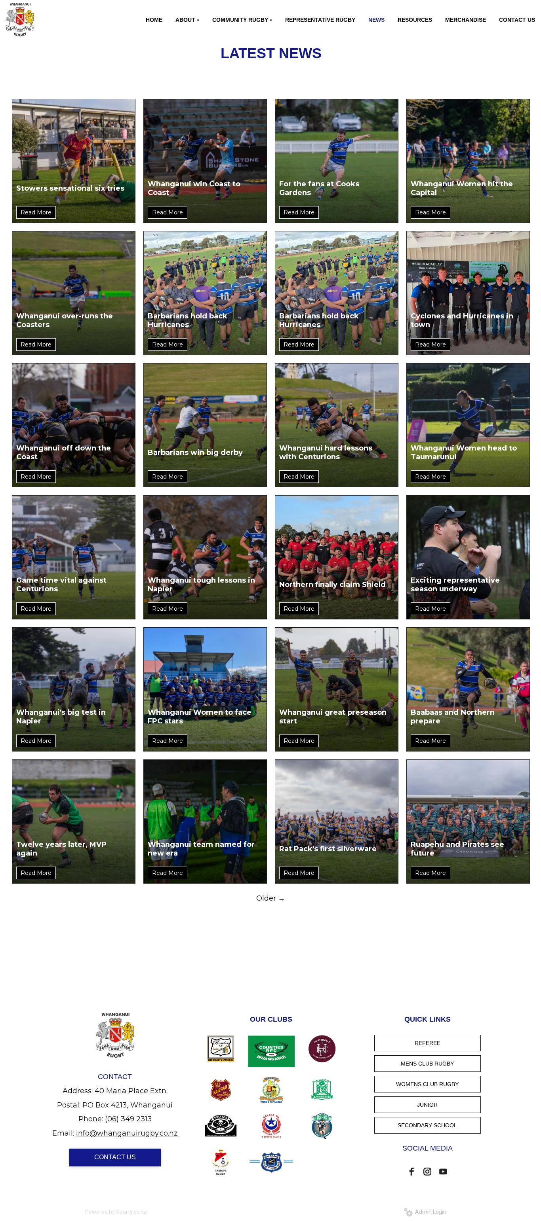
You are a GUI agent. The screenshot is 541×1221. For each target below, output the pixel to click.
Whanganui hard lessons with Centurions (325, 452)
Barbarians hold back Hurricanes (187, 320)
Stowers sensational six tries (70, 188)
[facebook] (411, 1171)
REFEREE (427, 1043)
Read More (36, 212)
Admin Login (429, 1212)
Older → (270, 898)
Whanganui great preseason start (333, 716)
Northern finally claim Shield (332, 584)
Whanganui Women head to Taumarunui (464, 452)
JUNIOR (427, 1105)
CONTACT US (115, 1157)
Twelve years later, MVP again (61, 849)
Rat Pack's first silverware (328, 848)
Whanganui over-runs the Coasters (64, 320)
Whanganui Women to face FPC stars (199, 716)
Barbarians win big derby (195, 452)
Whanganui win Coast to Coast (194, 188)
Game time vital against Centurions (61, 584)
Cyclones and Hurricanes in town (462, 320)
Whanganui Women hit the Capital (462, 188)
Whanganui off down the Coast (63, 452)
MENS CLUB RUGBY (427, 1063)
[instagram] (427, 1171)
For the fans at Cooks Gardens (319, 188)
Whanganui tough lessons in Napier (201, 584)
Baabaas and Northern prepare (453, 716)
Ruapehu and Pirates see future (457, 849)
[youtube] (443, 1171)
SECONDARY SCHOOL (427, 1125)
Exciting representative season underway (455, 584)
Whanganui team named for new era (201, 849)
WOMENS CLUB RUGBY (427, 1084)
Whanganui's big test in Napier (61, 716)
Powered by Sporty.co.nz (116, 1212)
